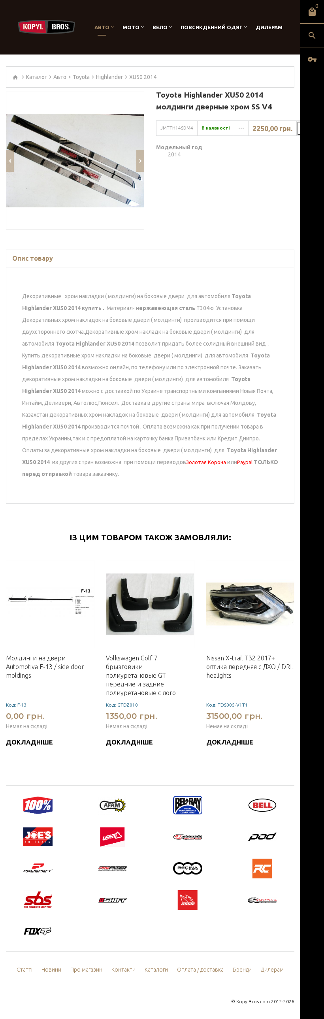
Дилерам (269, 27)
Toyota (81, 77)
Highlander (109, 77)
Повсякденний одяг (212, 27)
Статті (24, 969)
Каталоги (156, 969)
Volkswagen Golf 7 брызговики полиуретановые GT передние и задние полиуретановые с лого (141, 675)
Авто (101, 27)
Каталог (36, 77)
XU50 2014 (142, 77)
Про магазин (86, 969)
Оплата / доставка (200, 969)
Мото (130, 27)
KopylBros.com (253, 1001)
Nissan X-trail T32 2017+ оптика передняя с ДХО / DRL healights (249, 666)
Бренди (242, 969)
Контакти (123, 969)
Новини (51, 969)
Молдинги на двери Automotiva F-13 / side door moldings (45, 666)
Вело (160, 27)
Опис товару (32, 258)
